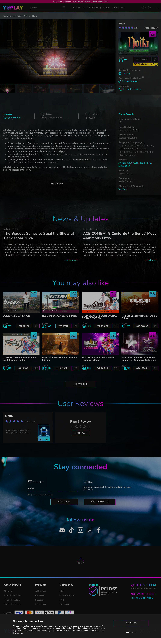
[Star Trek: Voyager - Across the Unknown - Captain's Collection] (139, 344)
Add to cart (142, 59)
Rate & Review (151, 27)
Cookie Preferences (12, 604)
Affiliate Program (67, 595)
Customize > (131, 632)
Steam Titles (40, 604)
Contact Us (65, 604)
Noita (9, 416)
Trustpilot (93, 584)
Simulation (124, 166)
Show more (80, 384)
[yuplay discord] (62, 530)
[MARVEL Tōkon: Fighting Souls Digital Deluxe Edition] (21, 344)
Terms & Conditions (46, 495)
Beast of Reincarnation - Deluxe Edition (59, 359)
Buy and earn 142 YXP (144, 64)
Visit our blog (99, 501)
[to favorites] (155, 59)
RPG (148, 162)
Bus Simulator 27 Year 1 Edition (59, 316)
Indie (142, 162)
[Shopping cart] (149, 7)
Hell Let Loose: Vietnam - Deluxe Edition (139, 317)
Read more (56, 183)
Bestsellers (40, 595)
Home (5, 16)
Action (27, 16)
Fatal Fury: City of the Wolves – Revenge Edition (99, 359)
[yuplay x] (89, 530)
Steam (126, 73)
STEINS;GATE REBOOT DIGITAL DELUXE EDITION (99, 317)
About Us (8, 591)
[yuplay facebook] (99, 530)
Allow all (131, 623)
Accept (43, 495)
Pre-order (24, 326)
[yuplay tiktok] (71, 530)
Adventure (132, 162)
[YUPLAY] (13, 8)
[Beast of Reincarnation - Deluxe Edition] (60, 344)
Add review (80, 433)
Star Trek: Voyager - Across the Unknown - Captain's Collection (138, 359)
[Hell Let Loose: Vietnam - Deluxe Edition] (139, 302)
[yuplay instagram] (80, 530)
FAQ (62, 600)
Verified (122, 189)
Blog (62, 591)
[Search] (64, 7)
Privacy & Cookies (12, 600)
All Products (40, 591)
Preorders (39, 600)
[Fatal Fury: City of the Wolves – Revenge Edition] (100, 344)
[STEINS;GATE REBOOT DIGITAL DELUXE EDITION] (100, 302)
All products (15, 16)
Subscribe (64, 501)
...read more (71, 260)
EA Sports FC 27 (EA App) (17, 316)
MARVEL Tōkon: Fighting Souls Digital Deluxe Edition (20, 359)
